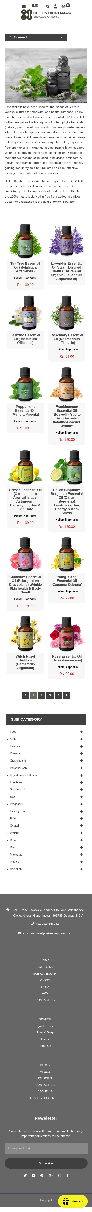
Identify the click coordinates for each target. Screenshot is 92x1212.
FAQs (45, 993)
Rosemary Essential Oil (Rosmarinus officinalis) (66, 339)
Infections (16, 782)
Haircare (15, 746)
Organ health (18, 760)
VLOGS (45, 980)
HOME (44, 960)
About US (45, 1045)
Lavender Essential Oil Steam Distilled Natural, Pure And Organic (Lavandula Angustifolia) (67, 271)
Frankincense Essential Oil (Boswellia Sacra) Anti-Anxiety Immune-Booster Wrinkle (67, 416)
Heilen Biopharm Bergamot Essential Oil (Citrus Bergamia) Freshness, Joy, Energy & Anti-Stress (67, 501)
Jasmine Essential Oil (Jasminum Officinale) (25, 339)
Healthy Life (17, 811)
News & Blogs (45, 1032)
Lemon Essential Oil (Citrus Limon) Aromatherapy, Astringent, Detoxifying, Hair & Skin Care (25, 499)
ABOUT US (45, 1091)
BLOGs (45, 1065)
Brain (13, 847)
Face (13, 731)
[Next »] (66, 695)
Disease (15, 753)
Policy (45, 1039)
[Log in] (55, 6)
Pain (13, 818)
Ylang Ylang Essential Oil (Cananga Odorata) (66, 580)
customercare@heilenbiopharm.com (47, 933)
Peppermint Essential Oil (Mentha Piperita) (25, 410)
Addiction (16, 869)
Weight (14, 832)
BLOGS (45, 987)
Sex (12, 796)
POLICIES (45, 1078)
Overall (14, 825)
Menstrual (16, 854)
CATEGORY (45, 967)
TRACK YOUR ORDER (45, 1098)
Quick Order (45, 1026)
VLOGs (45, 1071)
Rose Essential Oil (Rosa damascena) (67, 658)
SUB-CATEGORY (45, 973)
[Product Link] (25, 226)
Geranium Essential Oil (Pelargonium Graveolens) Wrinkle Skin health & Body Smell (25, 584)
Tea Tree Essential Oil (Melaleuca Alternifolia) (25, 267)
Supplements (18, 789)
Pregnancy (16, 804)
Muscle (14, 861)
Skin (13, 739)
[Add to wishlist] (33, 226)
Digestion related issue (24, 775)
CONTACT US (45, 1000)
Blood (13, 840)
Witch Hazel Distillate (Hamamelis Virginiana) (25, 662)
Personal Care (19, 767)
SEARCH (45, 1019)
